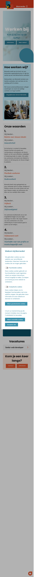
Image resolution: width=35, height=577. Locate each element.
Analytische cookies (15, 287)
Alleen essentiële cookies (15, 319)
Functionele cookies (15, 268)
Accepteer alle (11, 324)
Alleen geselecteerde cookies (16, 303)
